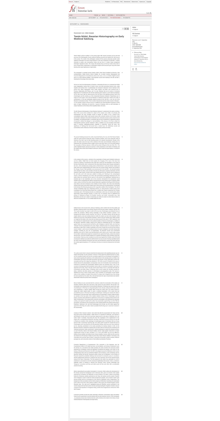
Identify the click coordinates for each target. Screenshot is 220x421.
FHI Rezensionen (115, 17)
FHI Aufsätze (104, 17)
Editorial (111, 15)
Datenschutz (135, 1)
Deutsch (71, 1)
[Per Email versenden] (133, 69)
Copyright (148, 1)
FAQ (121, 1)
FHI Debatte (126, 17)
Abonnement (127, 1)
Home (71, 15)
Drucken (136, 69)
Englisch (76, 1)
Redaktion (107, 1)
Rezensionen (84, 24)
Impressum (142, 1)
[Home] (80, 9)
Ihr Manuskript (115, 1)
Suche (148, 13)
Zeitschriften (120, 15)
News (103, 15)
